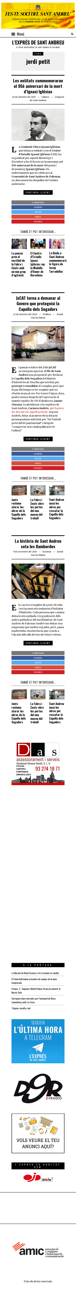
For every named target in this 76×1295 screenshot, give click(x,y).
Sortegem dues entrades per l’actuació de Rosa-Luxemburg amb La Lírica (33, 1000)
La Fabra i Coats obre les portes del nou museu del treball (37, 509)
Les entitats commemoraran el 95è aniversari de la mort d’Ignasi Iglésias (38, 86)
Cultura (45, 97)
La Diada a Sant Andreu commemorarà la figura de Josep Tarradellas (57, 262)
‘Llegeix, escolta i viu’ (21, 1008)
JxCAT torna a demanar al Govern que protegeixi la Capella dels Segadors (38, 303)
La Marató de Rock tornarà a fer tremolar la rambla (35, 973)
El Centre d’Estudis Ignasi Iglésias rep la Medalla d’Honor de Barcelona (37, 264)
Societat (46, 551)
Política (47, 314)
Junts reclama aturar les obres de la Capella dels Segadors (18, 509)
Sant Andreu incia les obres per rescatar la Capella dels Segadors (56, 508)
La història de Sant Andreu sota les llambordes (38, 543)
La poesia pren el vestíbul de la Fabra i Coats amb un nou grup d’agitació (18, 264)
